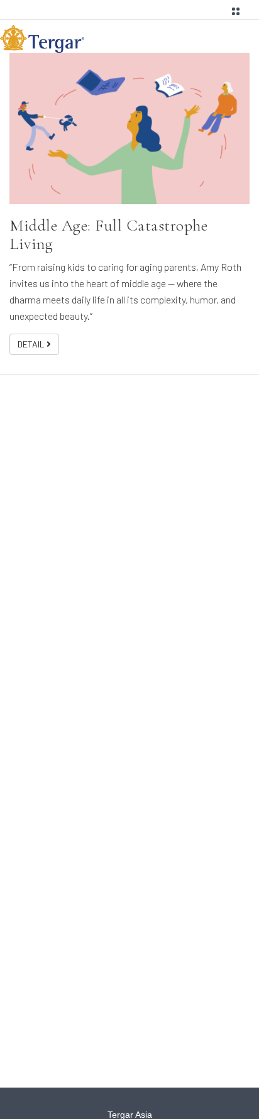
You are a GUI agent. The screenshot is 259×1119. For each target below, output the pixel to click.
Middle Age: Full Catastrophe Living (108, 234)
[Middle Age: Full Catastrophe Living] (129, 128)
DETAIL (32, 344)
